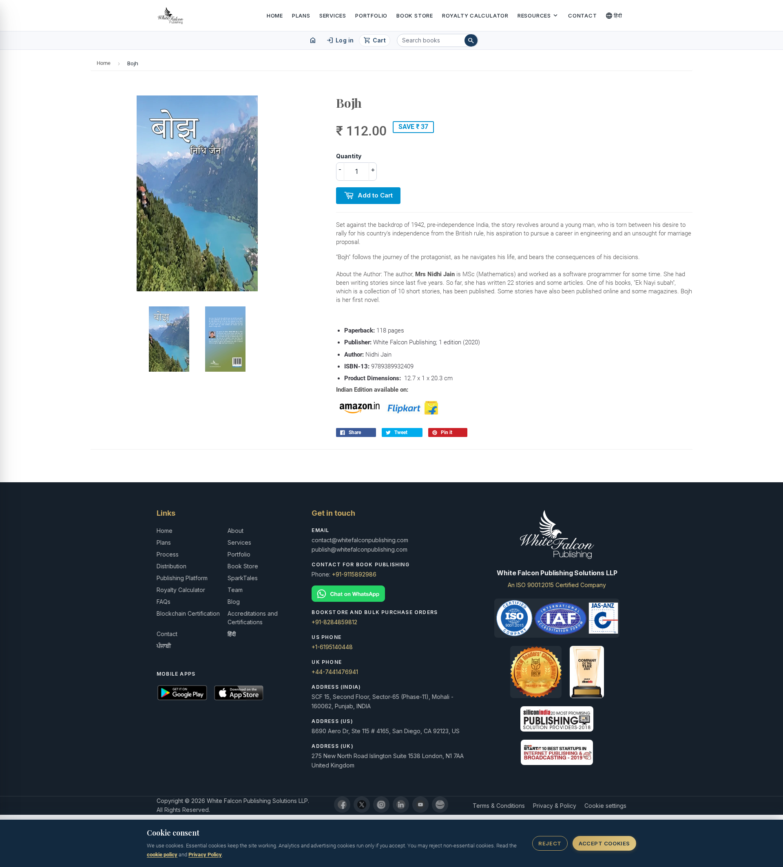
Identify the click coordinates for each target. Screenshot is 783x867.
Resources (538, 15)
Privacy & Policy (554, 805)
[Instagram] (381, 804)
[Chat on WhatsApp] (391, 593)
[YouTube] (420, 804)
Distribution (171, 566)
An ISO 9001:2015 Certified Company (557, 584)
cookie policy (162, 854)
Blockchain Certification (188, 613)
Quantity (348, 156)
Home (275, 15)
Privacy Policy (205, 854)
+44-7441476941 (335, 671)
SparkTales (243, 577)
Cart (374, 40)
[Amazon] (440, 804)
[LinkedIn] (401, 804)
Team (235, 589)
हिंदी (614, 15)
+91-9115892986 (354, 574)
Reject (549, 843)
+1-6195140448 (332, 646)
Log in (340, 40)
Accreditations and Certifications (253, 617)
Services (332, 15)
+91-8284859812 (334, 622)
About (235, 530)
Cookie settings (605, 805)
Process (168, 554)
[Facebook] (342, 804)
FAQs (163, 601)
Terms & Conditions (499, 805)
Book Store (414, 15)
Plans (301, 15)
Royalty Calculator (475, 15)
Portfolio (371, 15)
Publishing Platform (182, 577)
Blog (234, 601)
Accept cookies (604, 843)
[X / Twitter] (362, 804)
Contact (582, 15)
